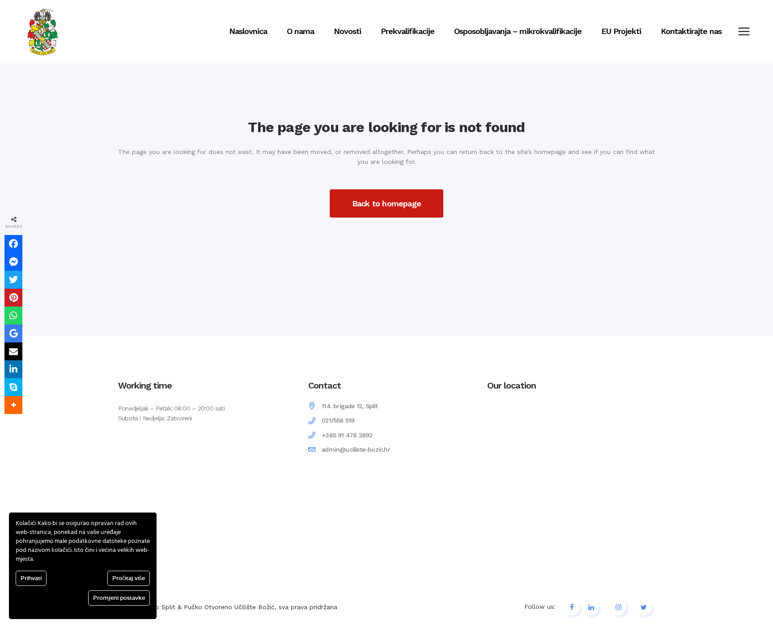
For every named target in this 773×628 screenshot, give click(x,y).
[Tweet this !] (13, 280)
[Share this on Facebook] (13, 244)
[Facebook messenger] (13, 262)
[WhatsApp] (13, 316)
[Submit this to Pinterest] (13, 298)
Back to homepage (386, 203)
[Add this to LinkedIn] (13, 369)
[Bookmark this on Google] (13, 333)
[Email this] (13, 351)
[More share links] (13, 405)
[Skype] (13, 387)
